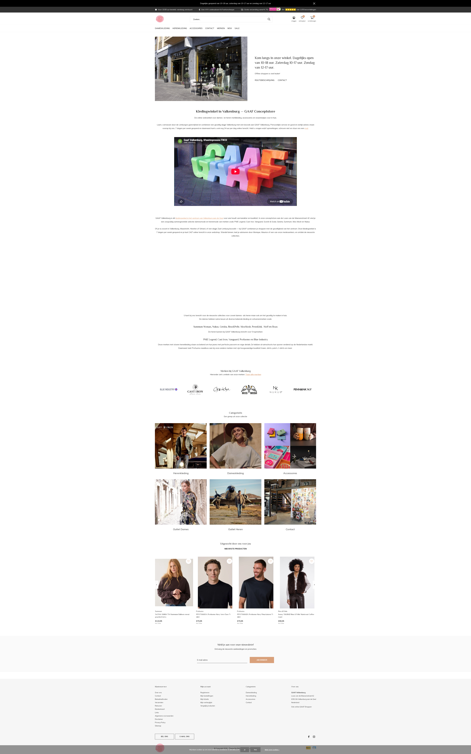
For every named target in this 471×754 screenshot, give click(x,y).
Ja (244, 750)
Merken (221, 28)
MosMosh (246, 326)
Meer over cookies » (272, 750)
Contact (209, 28)
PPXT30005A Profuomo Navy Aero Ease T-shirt (213, 615)
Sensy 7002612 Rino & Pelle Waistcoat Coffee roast (296, 615)
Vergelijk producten (207, 706)
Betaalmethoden (161, 699)
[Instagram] (314, 736)
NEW (229, 28)
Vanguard (234, 339)
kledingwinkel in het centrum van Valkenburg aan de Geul (199, 218)
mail (306, 128)
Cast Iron (223, 339)
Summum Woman (202, 326)
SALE (237, 28)
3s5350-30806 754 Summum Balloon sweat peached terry (172, 615)
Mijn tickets (204, 699)
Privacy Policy (160, 722)
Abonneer (262, 660)
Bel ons (164, 736)
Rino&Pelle (233, 326)
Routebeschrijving (264, 80)
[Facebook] (308, 736)
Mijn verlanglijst (206, 702)
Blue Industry (261, 339)
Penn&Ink (257, 326)
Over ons (158, 692)
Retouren (158, 706)
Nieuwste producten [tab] (235, 549)
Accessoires (196, 28)
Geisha (223, 326)
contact (282, 80)
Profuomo (245, 339)
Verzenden (159, 702)
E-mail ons (185, 736)
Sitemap (158, 726)
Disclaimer (159, 719)
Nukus (215, 326)
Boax (275, 326)
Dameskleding (162, 28)
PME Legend (209, 339)
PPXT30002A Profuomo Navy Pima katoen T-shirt (255, 615)
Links (157, 713)
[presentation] (156, 585)
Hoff (266, 326)
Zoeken (269, 19)
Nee (255, 750)
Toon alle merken (253, 374)
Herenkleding (179, 28)
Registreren (204, 692)
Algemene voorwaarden (164, 716)
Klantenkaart (160, 709)
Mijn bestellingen (206, 696)
